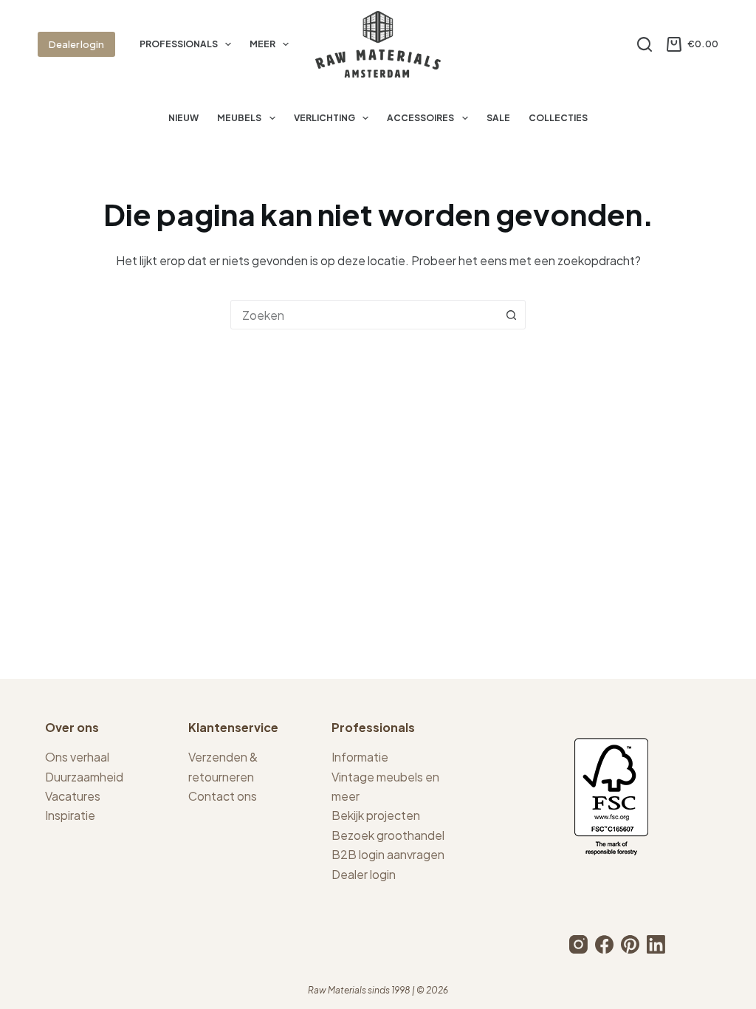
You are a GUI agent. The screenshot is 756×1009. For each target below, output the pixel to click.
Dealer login (76, 44)
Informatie (359, 757)
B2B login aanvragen (387, 854)
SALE (498, 117)
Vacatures (72, 796)
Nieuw (183, 117)
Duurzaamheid (84, 776)
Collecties (558, 117)
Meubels (239, 117)
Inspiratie (70, 815)
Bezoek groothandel (387, 835)
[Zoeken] (644, 44)
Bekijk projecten (375, 815)
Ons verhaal (77, 757)
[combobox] (364, 314)
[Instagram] (578, 944)
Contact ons (222, 796)
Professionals (179, 43)
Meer (262, 43)
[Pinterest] (630, 944)
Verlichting (324, 117)
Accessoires (420, 117)
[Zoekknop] (511, 315)
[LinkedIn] (656, 944)
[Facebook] (604, 944)
